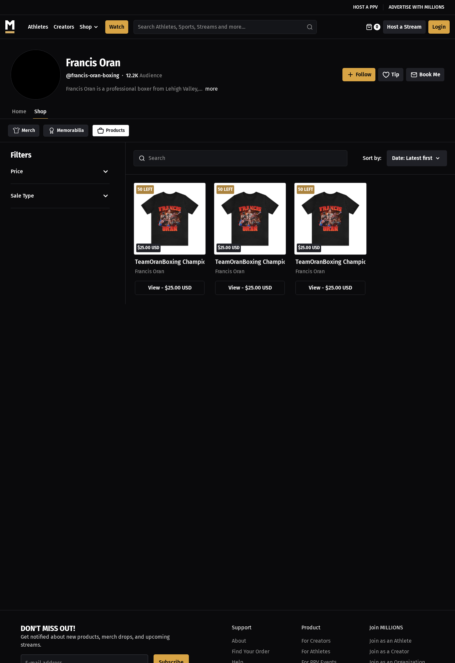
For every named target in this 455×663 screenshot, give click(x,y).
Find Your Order (250, 651)
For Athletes (315, 651)
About (239, 641)
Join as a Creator (389, 651)
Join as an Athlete (390, 641)
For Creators (315, 641)
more (211, 89)
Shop (86, 27)
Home (19, 111)
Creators (64, 27)
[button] (60, 172)
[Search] (310, 27)
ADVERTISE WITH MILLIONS (416, 7)
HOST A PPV (365, 7)
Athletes (38, 27)
